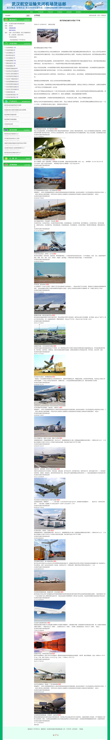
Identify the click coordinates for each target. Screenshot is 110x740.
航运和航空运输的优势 (10, 114)
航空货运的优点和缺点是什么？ (12, 152)
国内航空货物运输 (11, 68)
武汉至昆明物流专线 (11, 81)
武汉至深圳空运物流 (11, 76)
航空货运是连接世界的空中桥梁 (12, 105)
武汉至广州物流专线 (11, 79)
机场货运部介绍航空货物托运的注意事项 (15, 110)
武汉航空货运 (9, 92)
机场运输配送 (9, 66)
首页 (31, 12)
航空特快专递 (9, 55)
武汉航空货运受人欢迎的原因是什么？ (14, 148)
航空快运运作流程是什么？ (11, 134)
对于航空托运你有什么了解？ (12, 138)
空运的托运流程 (8, 124)
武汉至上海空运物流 (11, 73)
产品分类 (50, 12)
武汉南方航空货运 (11, 94)
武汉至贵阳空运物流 (11, 87)
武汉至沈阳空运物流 (11, 84)
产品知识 (59, 12)
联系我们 (78, 12)
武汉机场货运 (9, 47)
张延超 (81, 729)
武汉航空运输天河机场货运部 (42, 134)
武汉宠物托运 (9, 53)
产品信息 (40, 12)
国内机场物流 (9, 60)
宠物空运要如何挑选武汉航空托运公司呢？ (15, 143)
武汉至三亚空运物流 (11, 89)
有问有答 (69, 12)
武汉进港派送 (9, 58)
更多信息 (36, 724)
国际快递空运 (9, 63)
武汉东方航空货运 (11, 97)
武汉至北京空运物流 (11, 71)
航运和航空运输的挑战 (10, 119)
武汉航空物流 (9, 50)
